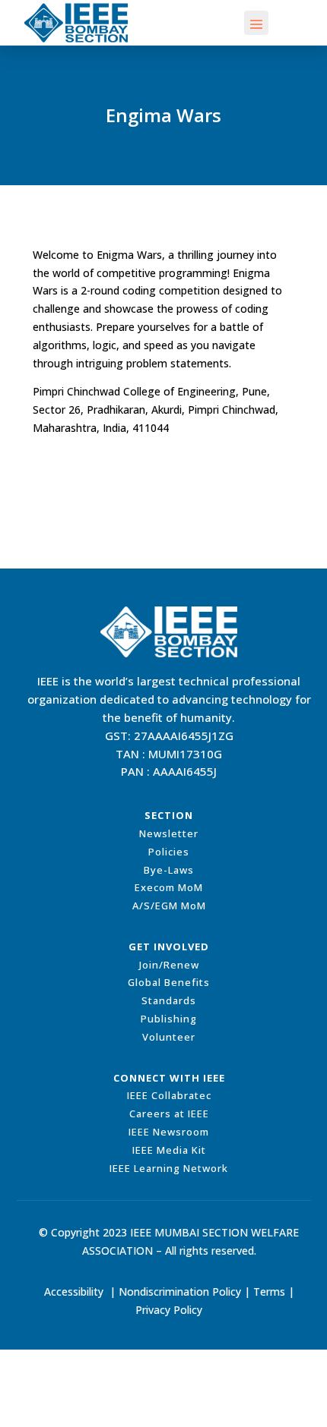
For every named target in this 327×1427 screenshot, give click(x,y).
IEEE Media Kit (169, 1150)
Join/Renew (169, 965)
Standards (168, 1000)
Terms (269, 1291)
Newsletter (168, 833)
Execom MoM (169, 887)
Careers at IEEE (169, 1113)
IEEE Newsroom (169, 1132)
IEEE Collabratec (169, 1095)
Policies (168, 851)
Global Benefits (169, 982)
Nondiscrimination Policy (180, 1291)
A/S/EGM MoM (169, 905)
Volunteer (168, 1037)
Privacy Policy (168, 1310)
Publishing (169, 1018)
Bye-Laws (169, 870)
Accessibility (73, 1291)
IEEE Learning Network (169, 1168)
